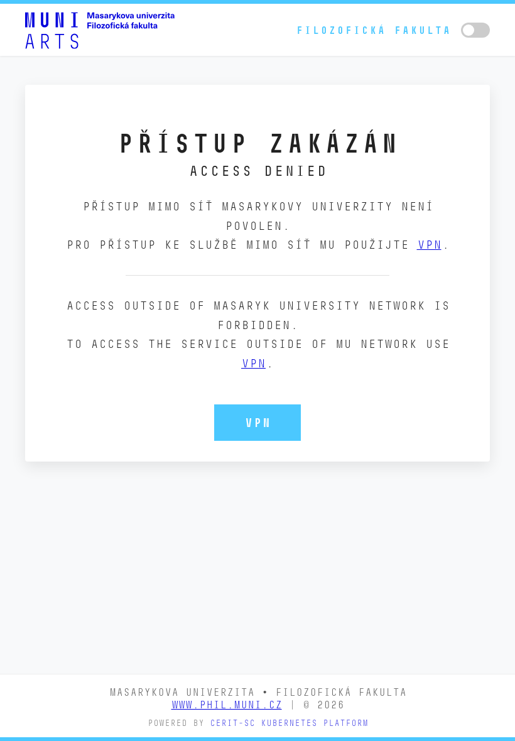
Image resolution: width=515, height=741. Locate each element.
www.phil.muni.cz (226, 704)
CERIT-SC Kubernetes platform (289, 723)
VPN (429, 244)
